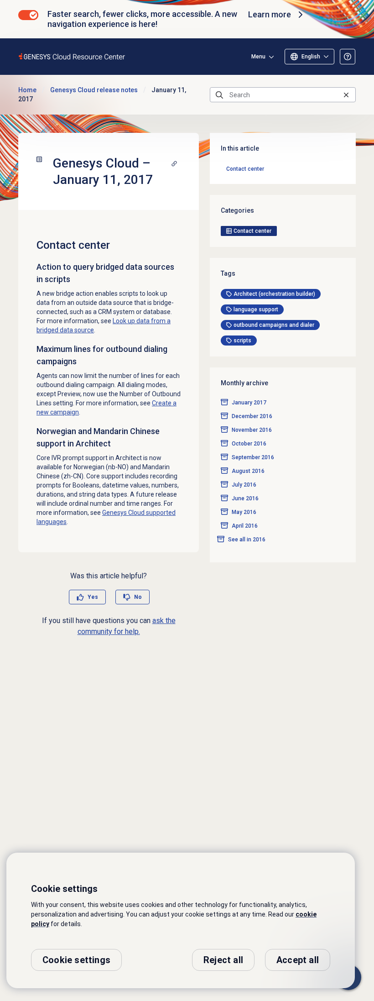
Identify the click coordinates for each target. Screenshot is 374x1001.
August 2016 (248, 471)
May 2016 (244, 512)
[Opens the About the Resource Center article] (347, 56)
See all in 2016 (246, 539)
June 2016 (245, 498)
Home (27, 90)
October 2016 (249, 443)
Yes (93, 597)
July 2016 (244, 485)
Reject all (223, 959)
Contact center (245, 169)
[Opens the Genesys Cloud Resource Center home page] (72, 56)
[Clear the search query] (346, 95)
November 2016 (252, 430)
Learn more (269, 14)
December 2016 (252, 416)
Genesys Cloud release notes (94, 90)
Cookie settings (76, 959)
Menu (258, 56)
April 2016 (245, 526)
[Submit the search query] (219, 95)
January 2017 (249, 402)
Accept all (297, 959)
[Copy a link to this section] (174, 163)
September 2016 (253, 457)
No (138, 597)
